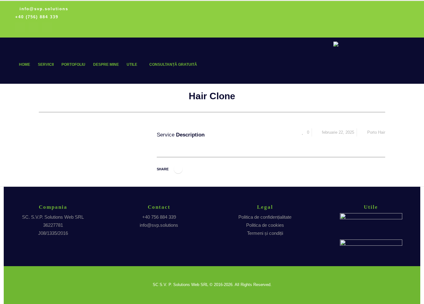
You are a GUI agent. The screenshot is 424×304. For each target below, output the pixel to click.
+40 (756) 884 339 (36, 17)
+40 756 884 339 (159, 217)
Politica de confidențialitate (264, 217)
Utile (132, 64)
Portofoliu (73, 64)
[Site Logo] (367, 50)
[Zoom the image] (371, 217)
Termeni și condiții (265, 233)
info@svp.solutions (44, 9)
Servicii (46, 64)
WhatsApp (178, 169)
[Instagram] (33, 27)
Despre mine (106, 64)
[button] (403, 75)
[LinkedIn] (47, 27)
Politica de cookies (265, 225)
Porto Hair (376, 132)
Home (24, 64)
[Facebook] (20, 27)
